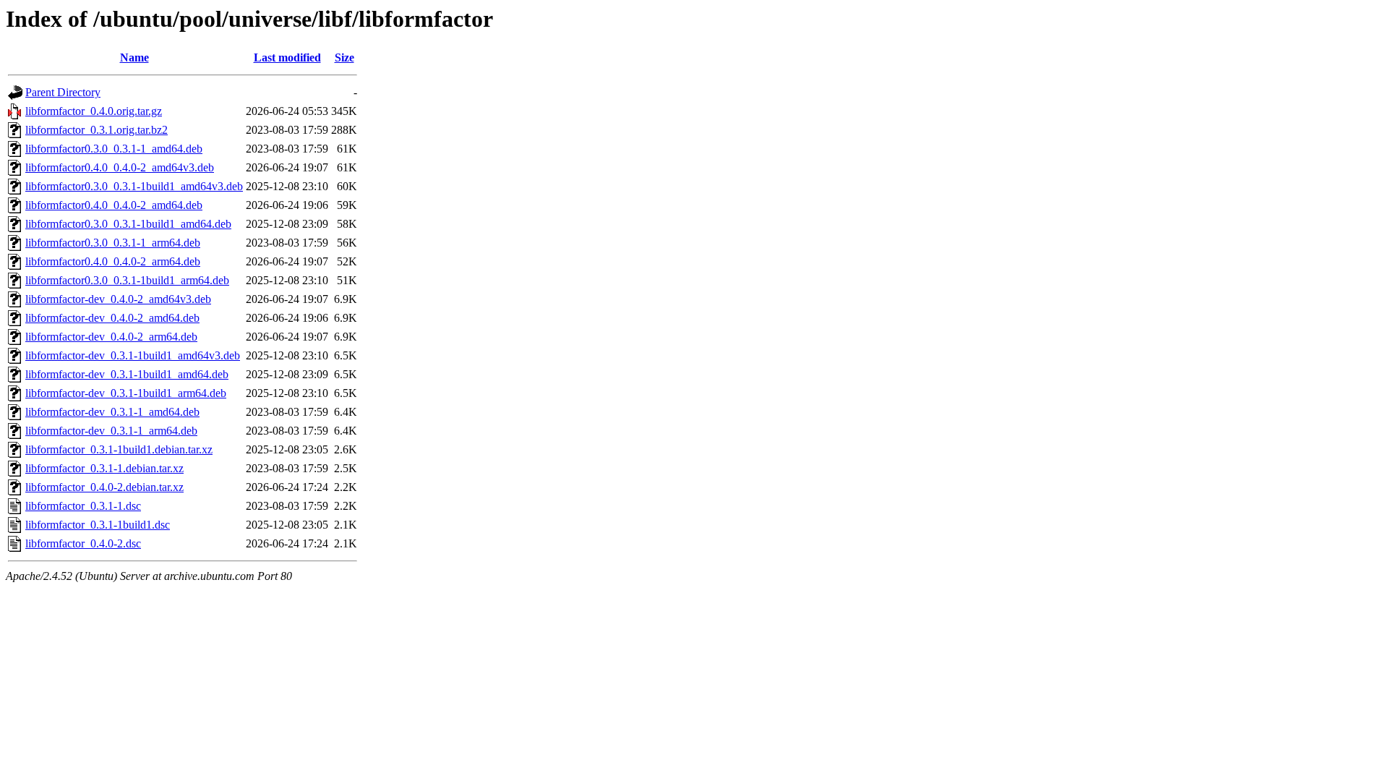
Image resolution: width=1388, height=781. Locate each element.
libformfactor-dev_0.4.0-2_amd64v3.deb (118, 299)
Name (134, 57)
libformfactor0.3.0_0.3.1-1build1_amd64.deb (128, 224)
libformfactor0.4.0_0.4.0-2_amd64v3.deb (119, 167)
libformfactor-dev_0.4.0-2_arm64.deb (111, 336)
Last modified (287, 57)
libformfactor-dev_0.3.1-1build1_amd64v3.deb (132, 355)
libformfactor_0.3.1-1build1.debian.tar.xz (119, 449)
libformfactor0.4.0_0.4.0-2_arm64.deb (112, 261)
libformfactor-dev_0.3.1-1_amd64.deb (112, 412)
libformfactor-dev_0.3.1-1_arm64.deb (111, 430)
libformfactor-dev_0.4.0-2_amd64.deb (112, 318)
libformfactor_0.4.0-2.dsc (83, 543)
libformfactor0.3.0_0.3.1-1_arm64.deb (112, 242)
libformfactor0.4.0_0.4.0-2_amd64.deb (113, 205)
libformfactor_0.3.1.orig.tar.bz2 (96, 130)
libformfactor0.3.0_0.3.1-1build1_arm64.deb (127, 280)
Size (344, 57)
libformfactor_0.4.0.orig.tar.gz (93, 111)
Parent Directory (62, 92)
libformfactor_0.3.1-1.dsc (83, 506)
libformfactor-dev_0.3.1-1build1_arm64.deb (125, 393)
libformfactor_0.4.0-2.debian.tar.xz (104, 487)
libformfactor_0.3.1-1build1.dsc (97, 524)
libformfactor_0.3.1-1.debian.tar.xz (104, 468)
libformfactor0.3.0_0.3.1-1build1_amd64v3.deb (134, 186)
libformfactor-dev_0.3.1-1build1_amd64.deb (126, 374)
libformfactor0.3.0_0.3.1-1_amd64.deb (113, 148)
